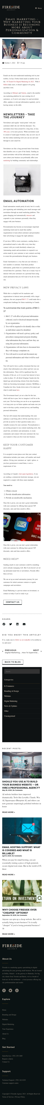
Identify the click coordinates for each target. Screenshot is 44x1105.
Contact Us (6, 1062)
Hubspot (15, 93)
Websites (7, 696)
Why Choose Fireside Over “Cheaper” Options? (19, 911)
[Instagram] (17, 990)
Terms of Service (8, 1097)
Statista (23, 93)
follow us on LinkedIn (22, 640)
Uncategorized (9, 716)
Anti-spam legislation (26, 474)
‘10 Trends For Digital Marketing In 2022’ (20, 81)
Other (6, 711)
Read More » (8, 812)
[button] (4, 624)
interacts (29, 215)
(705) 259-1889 (17, 1056)
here (18, 390)
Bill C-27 (25, 299)
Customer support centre (10, 1083)
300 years (6, 132)
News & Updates (10, 706)
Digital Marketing (10, 701)
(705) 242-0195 (20, 1080)
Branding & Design (11, 691)
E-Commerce (9, 686)
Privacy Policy (20, 1097)
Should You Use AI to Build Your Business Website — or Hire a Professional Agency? (21, 784)
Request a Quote (7, 1059)
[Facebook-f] (4, 990)
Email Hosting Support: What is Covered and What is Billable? (21, 850)
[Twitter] (10, 990)
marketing (6, 160)
